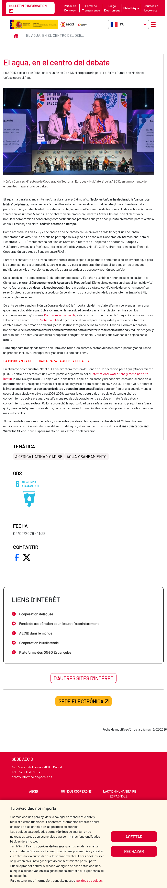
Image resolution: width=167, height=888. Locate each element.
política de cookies (89, 880)
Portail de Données (70, 8)
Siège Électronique (112, 8)
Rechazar (134, 851)
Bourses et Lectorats (151, 8)
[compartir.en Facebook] (16, 557)
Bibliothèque (131, 8)
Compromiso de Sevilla (59, 315)
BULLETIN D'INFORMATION (28, 6)
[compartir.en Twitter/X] (26, 557)
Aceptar (133, 836)
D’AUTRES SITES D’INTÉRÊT (83, 678)
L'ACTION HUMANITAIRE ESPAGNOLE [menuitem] (119, 793)
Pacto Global (47, 320)
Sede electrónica (81, 701)
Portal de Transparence (91, 8)
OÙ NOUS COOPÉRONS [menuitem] (76, 791)
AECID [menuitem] (33, 791)
